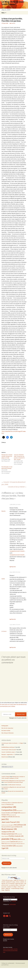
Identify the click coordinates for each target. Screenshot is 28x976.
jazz (5, 819)
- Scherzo (19, 886)
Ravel (4, 843)
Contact (6, 788)
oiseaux (19, 834)
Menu (3, 12)
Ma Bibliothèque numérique (8, 747)
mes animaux (20, 825)
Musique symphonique (9, 834)
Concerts (13, 23)
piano (17, 839)
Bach (10, 802)
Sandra (3, 578)
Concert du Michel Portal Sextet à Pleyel (13, 782)
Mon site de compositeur (7, 728)
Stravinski (13, 843)
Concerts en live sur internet (17, 487)
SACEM (9, 843)
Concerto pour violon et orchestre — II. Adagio (12, 743)
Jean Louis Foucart (11, 822)
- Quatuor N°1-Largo (10, 882)
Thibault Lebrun (20, 843)
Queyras (14, 841)
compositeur (9, 807)
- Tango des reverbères (18, 880)
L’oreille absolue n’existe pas (14, 784)
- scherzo (17, 882)
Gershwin (22, 812)
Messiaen (4, 827)
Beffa (21, 802)
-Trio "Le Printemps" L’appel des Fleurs (15, 883)
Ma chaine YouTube (6, 730)
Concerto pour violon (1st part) (9, 749)
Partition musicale (16, 836)
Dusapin (4, 812)
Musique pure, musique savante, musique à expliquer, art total (7, 456)
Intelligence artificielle (8, 816)
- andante (22, 882)
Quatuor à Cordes (6, 841)
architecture (5, 802)
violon (12, 846)
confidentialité (12, 904)
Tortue (5, 846)
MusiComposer (9, 829)
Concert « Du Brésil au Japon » (8, 752)
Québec (20, 841)
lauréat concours (6, 825)
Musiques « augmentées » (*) (8, 754)
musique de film (8, 832)
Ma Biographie (5, 725)
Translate (14, 901)
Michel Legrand (12, 827)
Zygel (5, 848)
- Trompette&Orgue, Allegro (17, 888)
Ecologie (16, 813)
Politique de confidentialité (8, 963)
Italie (17, 816)
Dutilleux (9, 812)
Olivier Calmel (5, 836)
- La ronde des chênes (13, 885)
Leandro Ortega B (6, 776)
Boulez (4, 804)
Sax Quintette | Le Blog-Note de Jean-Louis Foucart (13, 787)
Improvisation (12, 814)
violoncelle (19, 846)
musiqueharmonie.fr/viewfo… (18, 555)
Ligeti (12, 825)
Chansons (9, 804)
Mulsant (19, 827)
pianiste (7, 838)
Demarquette (19, 810)
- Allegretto (7, 888)
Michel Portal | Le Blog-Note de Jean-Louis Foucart (13, 780)
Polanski (23, 839)
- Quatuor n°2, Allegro (12, 886)
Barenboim (16, 802)
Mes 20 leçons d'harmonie (8, 733)
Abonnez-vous (21, 714)
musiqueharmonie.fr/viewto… (18, 551)
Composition (9, 810)
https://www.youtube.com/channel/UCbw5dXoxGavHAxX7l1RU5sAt (10, 950)
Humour (5, 815)
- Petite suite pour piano (7, 880)
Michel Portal (5, 757)
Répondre (13, 566)
